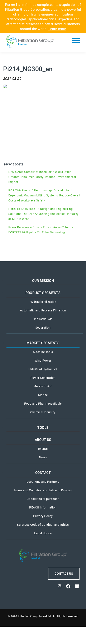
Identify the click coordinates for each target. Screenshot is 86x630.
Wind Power (43, 360)
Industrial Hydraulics (42, 369)
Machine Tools (43, 352)
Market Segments (43, 343)
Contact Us (64, 573)
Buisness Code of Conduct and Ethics (43, 524)
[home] (30, 42)
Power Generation (43, 377)
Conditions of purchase (43, 499)
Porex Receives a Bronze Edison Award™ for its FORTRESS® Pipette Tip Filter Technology (40, 230)
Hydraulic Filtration (43, 301)
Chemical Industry (43, 412)
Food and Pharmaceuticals (43, 403)
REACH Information (43, 507)
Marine (43, 395)
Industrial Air (43, 319)
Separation (43, 327)
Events (43, 448)
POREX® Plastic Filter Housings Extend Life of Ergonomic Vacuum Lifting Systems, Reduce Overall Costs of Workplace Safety (44, 195)
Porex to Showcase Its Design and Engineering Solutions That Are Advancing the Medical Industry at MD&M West (43, 214)
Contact (43, 473)
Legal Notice (43, 533)
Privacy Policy (43, 516)
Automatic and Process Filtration (43, 310)
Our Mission (43, 281)
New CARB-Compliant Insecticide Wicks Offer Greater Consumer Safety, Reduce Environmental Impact (42, 177)
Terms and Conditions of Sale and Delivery (43, 490)
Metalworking (42, 386)
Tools (43, 428)
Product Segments (43, 293)
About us (43, 440)
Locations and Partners (43, 481)
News (43, 457)
